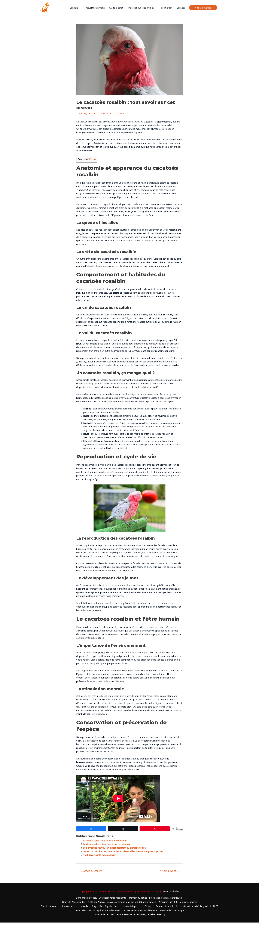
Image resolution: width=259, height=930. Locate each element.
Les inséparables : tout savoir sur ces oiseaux (106, 844)
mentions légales (170, 891)
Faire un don (166, 7)
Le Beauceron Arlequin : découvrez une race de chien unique (153, 910)
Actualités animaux (95, 7)
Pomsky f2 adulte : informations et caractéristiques (155, 897)
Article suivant (169, 871)
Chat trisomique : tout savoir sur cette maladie (65, 906)
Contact (181, 7)
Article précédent (91, 871)
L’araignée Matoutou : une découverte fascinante (101, 897)
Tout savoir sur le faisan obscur (99, 854)
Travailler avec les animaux (141, 7)
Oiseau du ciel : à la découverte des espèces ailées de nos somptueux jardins (123, 851)
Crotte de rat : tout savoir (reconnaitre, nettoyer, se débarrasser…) (130, 914)
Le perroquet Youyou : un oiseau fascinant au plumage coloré (114, 847)
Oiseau (91, 113)
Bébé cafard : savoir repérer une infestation (97, 910)
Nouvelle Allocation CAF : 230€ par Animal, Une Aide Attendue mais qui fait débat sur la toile (109, 901)
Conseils (74, 7)
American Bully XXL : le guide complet (178, 901)
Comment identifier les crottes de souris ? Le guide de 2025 (187, 906)
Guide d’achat (116, 7)
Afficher (91, 159)
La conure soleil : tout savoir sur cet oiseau (105, 840)
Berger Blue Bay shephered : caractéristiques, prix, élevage (122, 906)
